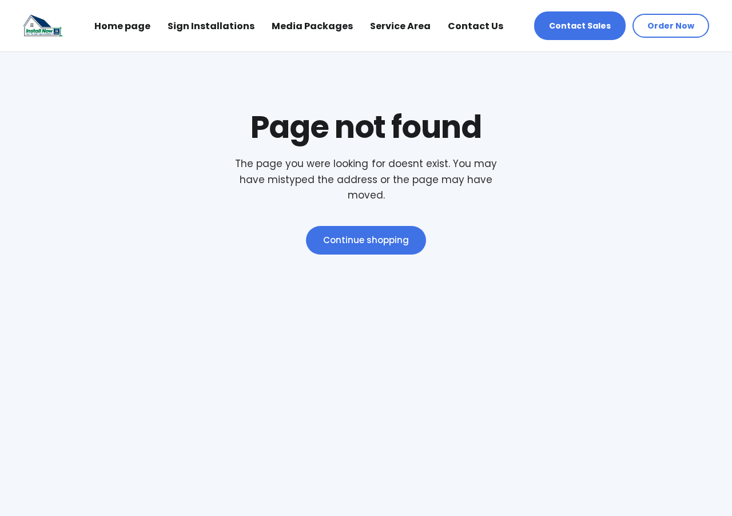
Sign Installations (211, 26)
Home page (122, 26)
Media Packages (312, 26)
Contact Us (475, 26)
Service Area (400, 26)
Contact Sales (580, 25)
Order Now (670, 25)
